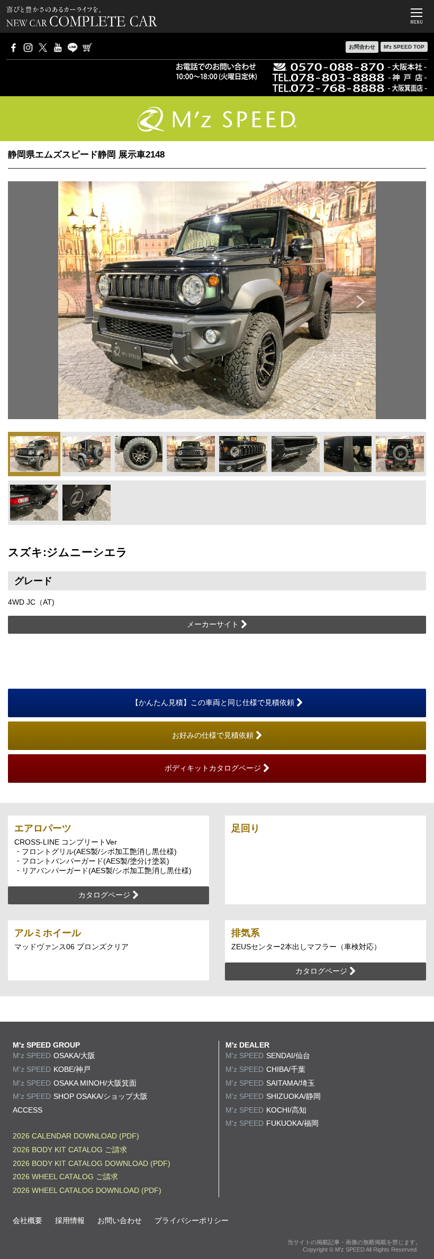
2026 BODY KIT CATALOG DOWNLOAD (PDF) (91, 1163)
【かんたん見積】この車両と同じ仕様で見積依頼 (213, 702)
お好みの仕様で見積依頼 (214, 735)
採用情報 (70, 1220)
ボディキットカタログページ (214, 768)
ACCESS (27, 1110)
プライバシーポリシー (192, 1220)
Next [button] (360, 300)
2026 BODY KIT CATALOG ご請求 (70, 1149)
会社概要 (27, 1220)
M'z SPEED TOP (404, 47)
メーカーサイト (214, 624)
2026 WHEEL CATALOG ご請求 (65, 1176)
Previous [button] (73, 300)
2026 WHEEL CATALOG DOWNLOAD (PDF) (87, 1190)
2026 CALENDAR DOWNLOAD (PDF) (76, 1136)
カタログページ (105, 895)
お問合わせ (362, 47)
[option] (217, 300)
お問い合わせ (119, 1220)
